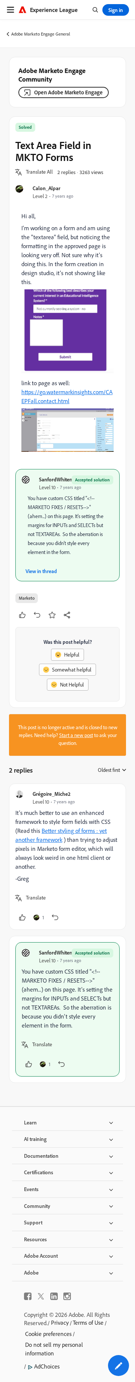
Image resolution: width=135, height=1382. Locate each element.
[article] (67, 856)
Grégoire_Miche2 (51, 794)
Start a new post (76, 735)
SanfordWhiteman (59, 479)
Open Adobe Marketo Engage (68, 92)
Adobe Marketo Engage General (40, 34)
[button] (39, 172)
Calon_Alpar (46, 188)
